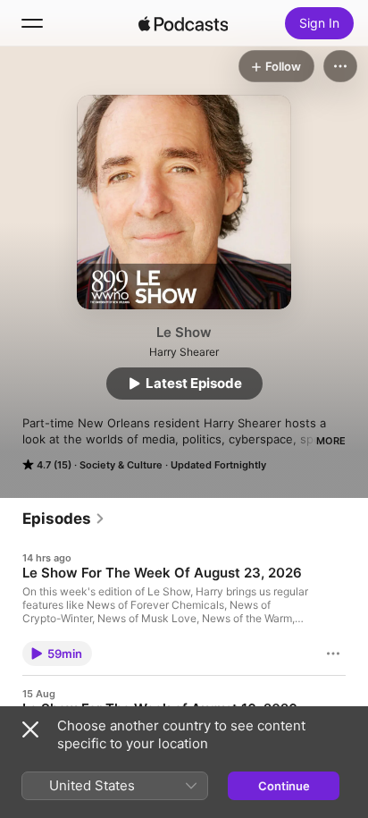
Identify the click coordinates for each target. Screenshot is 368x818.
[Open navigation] (32, 23)
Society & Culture (121, 465)
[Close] (30, 729)
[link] (63, 518)
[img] (183, 23)
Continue (284, 786)
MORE (331, 440)
